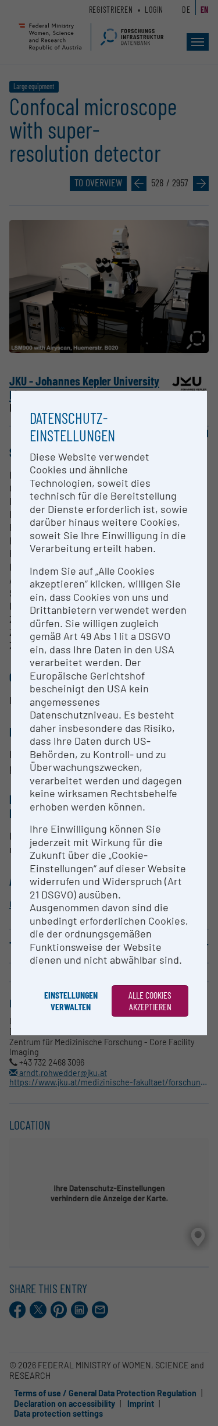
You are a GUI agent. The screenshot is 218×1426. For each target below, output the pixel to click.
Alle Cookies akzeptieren (149, 1000)
